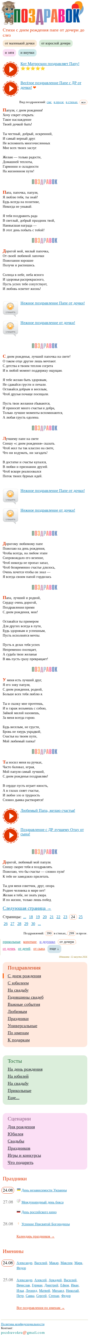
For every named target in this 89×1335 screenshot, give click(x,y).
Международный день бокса (43, 1202)
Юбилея (15, 1133)
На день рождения (25, 1069)
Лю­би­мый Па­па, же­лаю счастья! (48, 810)
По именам (18, 1032)
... (24, 917)
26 (6, 924)
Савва (30, 1296)
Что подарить (20, 1162)
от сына (39, 949)
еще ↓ (54, 949)
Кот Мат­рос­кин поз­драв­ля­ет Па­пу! (50, 64)
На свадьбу (18, 990)
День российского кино (39, 1212)
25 (81, 917)
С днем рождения (24, 975)
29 (26, 924)
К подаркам (19, 1039)
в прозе (59, 102)
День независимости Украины (44, 1190)
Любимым (17, 1011)
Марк (78, 1263)
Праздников (19, 1148)
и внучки (27, 52)
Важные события (24, 1004)
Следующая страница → (27, 908)
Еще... (14, 1097)
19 (38, 917)
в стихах (72, 102)
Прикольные (19, 1090)
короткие (30, 942)
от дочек (9, 949)
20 (45, 917)
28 (19, 924)
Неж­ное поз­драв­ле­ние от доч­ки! (48, 323)
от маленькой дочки (20, 43)
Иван (75, 1285)
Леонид (31, 1291)
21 (52, 917)
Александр (24, 1263)
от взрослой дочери (55, 43)
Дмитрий (51, 1285)
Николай (72, 1291)
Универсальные (22, 1025)
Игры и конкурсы (24, 1155)
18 (31, 917)
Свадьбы (16, 1141)
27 (12, 924)
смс (49, 102)
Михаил (58, 1291)
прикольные (12, 942)
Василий (40, 1263)
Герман (37, 1285)
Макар (54, 1263)
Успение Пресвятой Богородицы (46, 1224)
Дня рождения (21, 1126)
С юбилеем (18, 983)
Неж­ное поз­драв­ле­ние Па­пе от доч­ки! (53, 303)
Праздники (18, 1018)
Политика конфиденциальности (22, 1324)
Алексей (40, 1280)
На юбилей (18, 1076)
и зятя (9, 52)
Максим (66, 1263)
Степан (54, 1296)
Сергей (41, 1296)
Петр (20, 1296)
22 (58, 917)
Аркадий (55, 1280)
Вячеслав (23, 1285)
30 (33, 924)
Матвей (44, 1291)
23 (65, 917)
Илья (20, 1291)
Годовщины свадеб (26, 997)
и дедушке (47, 942)
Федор (21, 1268)
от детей (24, 949)
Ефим (64, 1285)
